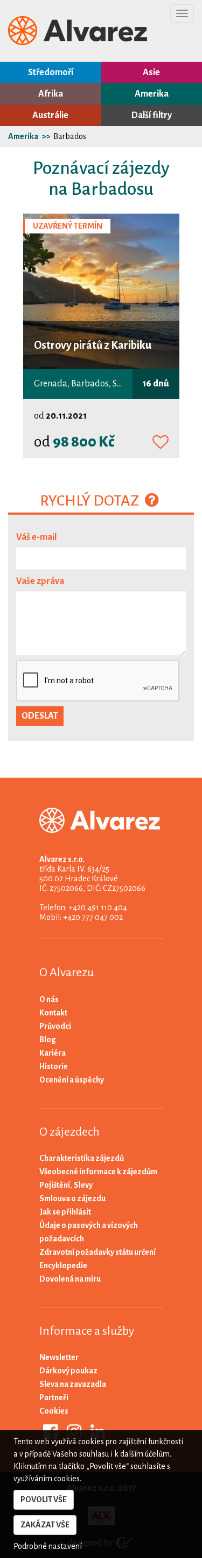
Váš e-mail (36, 537)
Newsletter (59, 1357)
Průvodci (55, 1026)
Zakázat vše (44, 1524)
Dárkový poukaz (68, 1370)
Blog (47, 1039)
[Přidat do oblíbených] (160, 443)
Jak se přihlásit (65, 1212)
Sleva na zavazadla (72, 1384)
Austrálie (50, 115)
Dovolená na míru (70, 1279)
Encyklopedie (63, 1265)
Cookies (53, 1411)
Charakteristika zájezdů (81, 1158)
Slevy (83, 1185)
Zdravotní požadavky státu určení (97, 1252)
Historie (53, 1066)
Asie (151, 72)
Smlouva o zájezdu (72, 1198)
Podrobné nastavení (47, 1546)
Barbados (69, 136)
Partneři (53, 1397)
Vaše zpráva (40, 581)
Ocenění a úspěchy (71, 1080)
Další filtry (151, 115)
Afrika (50, 94)
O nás (49, 999)
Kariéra (52, 1053)
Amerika (152, 94)
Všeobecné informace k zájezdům (98, 1171)
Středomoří (50, 72)
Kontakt (53, 1012)
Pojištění (54, 1185)
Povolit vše (43, 1499)
